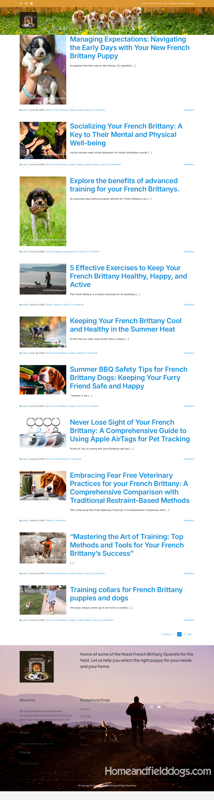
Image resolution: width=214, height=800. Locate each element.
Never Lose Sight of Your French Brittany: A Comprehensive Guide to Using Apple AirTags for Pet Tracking (130, 430)
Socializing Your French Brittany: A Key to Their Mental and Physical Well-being (126, 134)
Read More (189, 110)
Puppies (72, 110)
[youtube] (159, 707)
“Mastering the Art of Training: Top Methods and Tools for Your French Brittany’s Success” (127, 545)
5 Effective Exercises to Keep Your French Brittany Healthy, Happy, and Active (128, 276)
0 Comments (99, 110)
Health (72, 164)
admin (25, 110)
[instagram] (151, 707)
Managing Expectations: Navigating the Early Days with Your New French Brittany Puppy (130, 47)
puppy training (84, 110)
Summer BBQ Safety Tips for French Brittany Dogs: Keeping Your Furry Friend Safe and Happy (128, 377)
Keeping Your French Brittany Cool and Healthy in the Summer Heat (126, 324)
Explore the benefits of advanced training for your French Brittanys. (124, 184)
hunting (49, 251)
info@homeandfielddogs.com (181, 3)
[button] (190, 14)
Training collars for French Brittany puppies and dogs (126, 593)
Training (103, 164)
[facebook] (144, 707)
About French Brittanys (57, 110)
